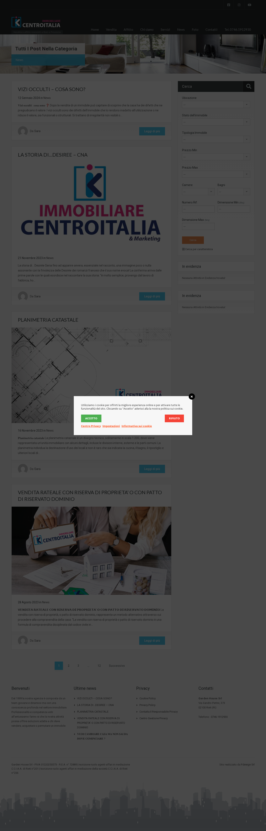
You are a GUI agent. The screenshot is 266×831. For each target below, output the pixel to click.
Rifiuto (174, 418)
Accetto (91, 418)
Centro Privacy (91, 426)
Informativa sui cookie (137, 426)
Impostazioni (111, 426)
